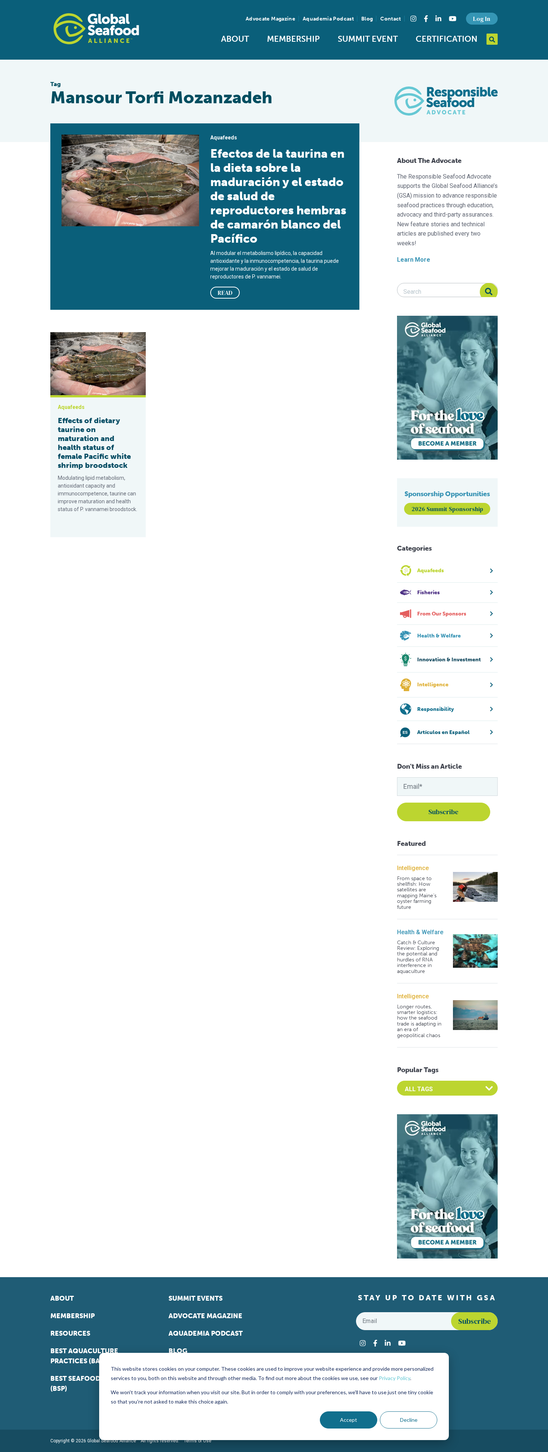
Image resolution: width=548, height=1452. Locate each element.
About (235, 39)
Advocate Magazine (270, 19)
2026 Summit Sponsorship (447, 509)
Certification (447, 39)
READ (225, 293)
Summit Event (368, 39)
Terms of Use (197, 1440)
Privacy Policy (394, 1378)
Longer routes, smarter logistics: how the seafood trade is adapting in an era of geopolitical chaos (419, 1021)
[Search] (489, 292)
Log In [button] (481, 19)
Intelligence (413, 868)
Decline (409, 1420)
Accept (348, 1420)
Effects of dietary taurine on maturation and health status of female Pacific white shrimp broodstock (94, 443)
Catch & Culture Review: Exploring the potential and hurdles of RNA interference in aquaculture (418, 957)
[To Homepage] (96, 28)
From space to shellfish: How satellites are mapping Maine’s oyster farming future (417, 893)
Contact (390, 19)
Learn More (413, 259)
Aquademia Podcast (328, 19)
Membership (293, 39)
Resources (70, 1333)
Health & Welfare (420, 932)
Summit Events (196, 1298)
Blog (367, 19)
